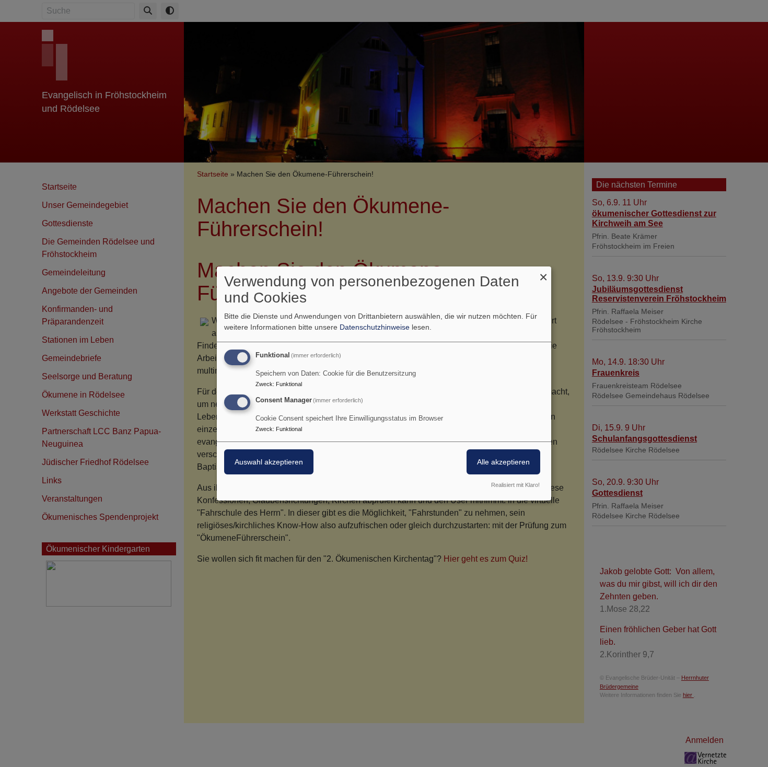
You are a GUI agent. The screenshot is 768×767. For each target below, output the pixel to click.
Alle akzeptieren (503, 462)
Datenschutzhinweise (375, 327)
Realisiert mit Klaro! (515, 485)
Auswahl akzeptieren (269, 462)
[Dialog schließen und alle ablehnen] (543, 273)
